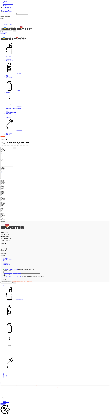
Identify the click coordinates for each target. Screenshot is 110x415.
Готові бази (8, 134)
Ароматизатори (9, 133)
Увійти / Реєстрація (6, 380)
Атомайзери (5, 260)
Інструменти (8, 117)
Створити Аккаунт (7, 11)
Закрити (2, 383)
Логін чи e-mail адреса (8, 13)
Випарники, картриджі (11, 112)
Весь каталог (6, 258)
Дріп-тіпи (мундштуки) (11, 114)
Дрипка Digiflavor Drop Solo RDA (26, 269)
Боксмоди (8, 57)
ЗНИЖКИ (3, 136)
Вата (7, 111)
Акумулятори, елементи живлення (13, 108)
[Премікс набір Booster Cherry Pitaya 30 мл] (12, 276)
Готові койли (8, 113)
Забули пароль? (4, 21)
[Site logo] (9, 29)
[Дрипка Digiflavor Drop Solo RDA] (10, 269)
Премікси (8, 92)
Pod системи (8, 56)
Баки (7, 75)
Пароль (5, 16)
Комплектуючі (6, 263)
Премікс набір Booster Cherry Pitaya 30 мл (33, 276)
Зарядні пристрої (9, 115)
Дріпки (7, 76)
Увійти (2, 18)
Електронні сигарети (7, 259)
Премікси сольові (9, 93)
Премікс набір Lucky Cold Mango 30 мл (30, 273)
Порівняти (5, 379)
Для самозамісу (6, 264)
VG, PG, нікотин (9, 131)
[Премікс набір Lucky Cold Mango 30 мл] (12, 273)
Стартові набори (9, 60)
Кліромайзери (9, 77)
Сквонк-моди (8, 59)
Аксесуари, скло (9, 109)
